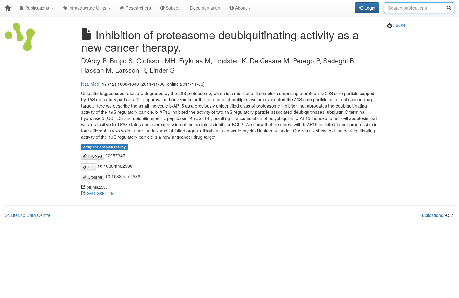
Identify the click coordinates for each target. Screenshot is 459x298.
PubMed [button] (94, 156)
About (241, 8)
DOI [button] (90, 166)
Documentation (204, 8)
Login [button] (369, 8)
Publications (37, 8)
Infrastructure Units (87, 8)
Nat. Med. (91, 84)
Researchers (137, 8)
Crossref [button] (94, 177)
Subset (172, 8)
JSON (398, 25)
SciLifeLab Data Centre (28, 215)
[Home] (7, 8)
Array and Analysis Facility (104, 146)
